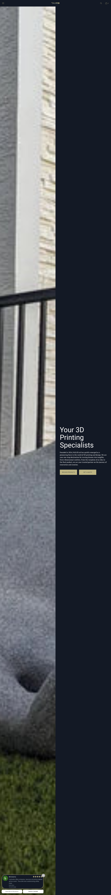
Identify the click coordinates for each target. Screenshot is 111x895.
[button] (101, 3)
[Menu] (4, 3)
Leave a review (33, 891)
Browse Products (68, 472)
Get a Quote (87, 472)
